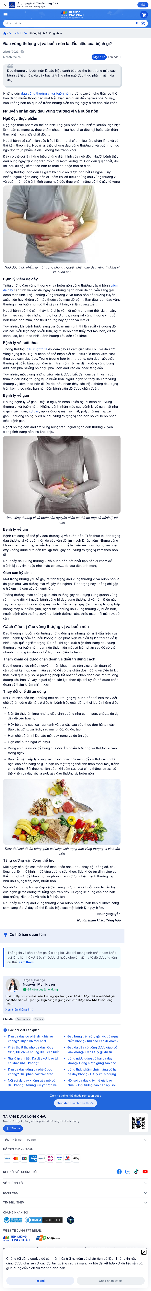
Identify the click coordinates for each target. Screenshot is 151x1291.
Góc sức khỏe (18, 33)
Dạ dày (39, 1019)
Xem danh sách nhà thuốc (75, 1103)
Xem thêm (26, 962)
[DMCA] (43, 1220)
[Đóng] (4, 5)
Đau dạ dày (23, 1019)
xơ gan (33, 411)
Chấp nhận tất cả (110, 1280)
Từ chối (40, 1280)
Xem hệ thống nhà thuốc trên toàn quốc (75, 1095)
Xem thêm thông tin (18, 1009)
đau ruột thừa (37, 349)
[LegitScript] (84, 1220)
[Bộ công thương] (12, 1220)
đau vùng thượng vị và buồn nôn (46, 93)
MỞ (143, 4)
